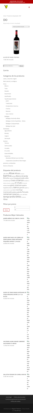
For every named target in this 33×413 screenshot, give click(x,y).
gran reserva (15, 185)
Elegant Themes (16, 408)
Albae (11, 173)
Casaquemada (19, 178)
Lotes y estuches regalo (9, 79)
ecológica (12, 183)
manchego (19, 190)
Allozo (17, 173)
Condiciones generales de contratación (16, 399)
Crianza (8, 108)
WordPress (17, 410)
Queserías (7, 156)
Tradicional (9, 103)
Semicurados (8, 145)
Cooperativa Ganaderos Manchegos (16, 160)
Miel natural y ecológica (10, 81)
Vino (5, 199)
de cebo (8, 183)
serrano (25, 194)
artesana (22, 173)
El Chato (18, 183)
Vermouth (7, 138)
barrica (7, 175)
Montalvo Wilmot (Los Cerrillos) (14, 158)
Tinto (6, 88)
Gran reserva (9, 114)
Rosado (7, 91)
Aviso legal (9, 397)
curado (26, 180)
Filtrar (6, 210)
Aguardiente (8, 131)
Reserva (8, 111)
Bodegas (7, 116)
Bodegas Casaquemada (12, 123)
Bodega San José (10, 126)
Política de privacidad (19, 397)
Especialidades (9, 153)
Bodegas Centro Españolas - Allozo (15, 121)
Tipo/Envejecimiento (10, 99)
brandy (25, 176)
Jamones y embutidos (9, 163)
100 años (5, 173)
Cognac (7, 136)
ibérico (16, 187)
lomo (14, 190)
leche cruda (9, 190)
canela (11, 178)
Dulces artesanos (8, 166)
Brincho (6, 178)
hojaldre (24, 185)
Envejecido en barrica (12, 106)
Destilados (6, 129)
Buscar (21, 66)
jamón (22, 187)
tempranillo (9, 196)
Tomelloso (23, 197)
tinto (18, 196)
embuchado (6, 185)
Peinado (25, 192)
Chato (13, 180)
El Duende (24, 183)
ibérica (11, 188)
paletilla (19, 192)
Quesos (5, 141)
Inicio (4, 16)
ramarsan (7, 194)
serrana (20, 194)
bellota (14, 176)
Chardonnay (6, 180)
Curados (7, 148)
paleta (14, 192)
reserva (15, 194)
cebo (27, 178)
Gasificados (8, 96)
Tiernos (7, 143)
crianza (20, 180)
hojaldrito (6, 188)
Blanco (6, 86)
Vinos (4, 84)
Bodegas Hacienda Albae (13, 118)
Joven (7, 101)
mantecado (7, 192)
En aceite (7, 151)
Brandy (7, 133)
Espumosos (8, 93)
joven (26, 188)
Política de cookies (15, 401)
